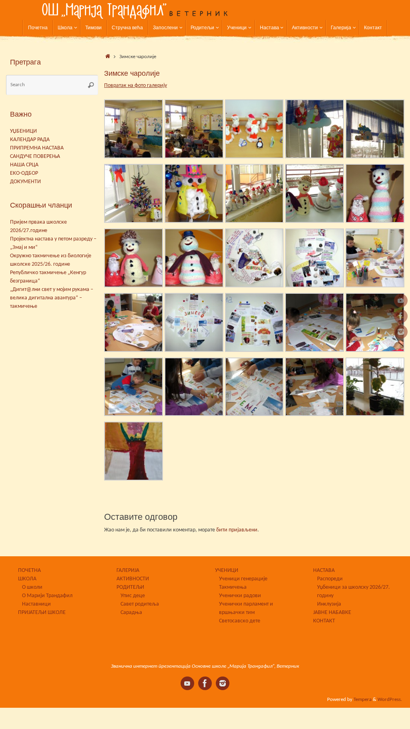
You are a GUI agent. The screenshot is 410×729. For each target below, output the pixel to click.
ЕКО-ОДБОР (24, 173)
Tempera (363, 699)
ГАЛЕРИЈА (128, 570)
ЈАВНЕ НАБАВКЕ (332, 613)
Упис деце (133, 596)
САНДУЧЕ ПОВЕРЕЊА (35, 156)
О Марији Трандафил (47, 596)
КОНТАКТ (324, 621)
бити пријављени (236, 530)
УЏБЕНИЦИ (23, 131)
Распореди (330, 579)
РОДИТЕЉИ (130, 587)
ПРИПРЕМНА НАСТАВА (37, 148)
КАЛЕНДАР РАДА (30, 140)
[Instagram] (401, 332)
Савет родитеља (140, 604)
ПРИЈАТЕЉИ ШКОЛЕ (42, 613)
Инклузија (329, 604)
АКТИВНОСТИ (133, 579)
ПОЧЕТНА (29, 570)
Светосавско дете (239, 621)
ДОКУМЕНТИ (25, 182)
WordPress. (390, 699)
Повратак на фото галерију (135, 86)
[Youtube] (401, 300)
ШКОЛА (27, 579)
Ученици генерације (243, 579)
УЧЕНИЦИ (226, 570)
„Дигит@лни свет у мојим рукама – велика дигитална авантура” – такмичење (51, 298)
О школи (32, 587)
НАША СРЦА (24, 165)
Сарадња (131, 613)
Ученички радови (240, 596)
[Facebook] (401, 316)
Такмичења (233, 587)
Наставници (36, 604)
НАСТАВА (324, 570)
